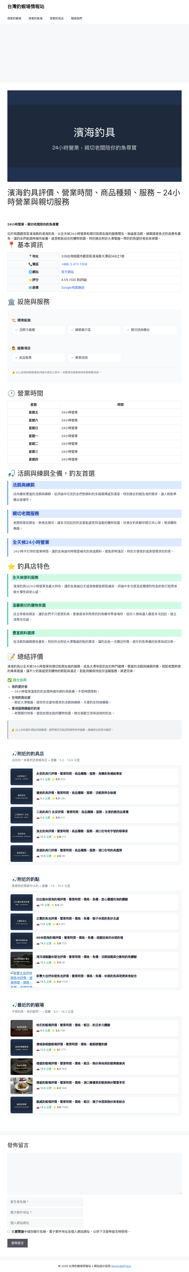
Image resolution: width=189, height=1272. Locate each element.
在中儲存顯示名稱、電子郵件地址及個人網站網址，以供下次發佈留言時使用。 (71, 1231)
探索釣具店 (57, 18)
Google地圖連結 (72, 287)
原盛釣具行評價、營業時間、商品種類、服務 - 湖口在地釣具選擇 (79, 850)
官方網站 (67, 272)
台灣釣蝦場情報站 (25, 6)
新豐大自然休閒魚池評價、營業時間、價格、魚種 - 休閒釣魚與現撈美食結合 (86, 976)
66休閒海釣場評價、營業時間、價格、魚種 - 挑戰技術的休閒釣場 (79, 937)
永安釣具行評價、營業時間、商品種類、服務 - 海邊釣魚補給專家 (79, 773)
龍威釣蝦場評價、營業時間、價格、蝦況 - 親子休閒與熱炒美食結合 (80, 1102)
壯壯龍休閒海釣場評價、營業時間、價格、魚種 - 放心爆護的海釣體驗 (82, 899)
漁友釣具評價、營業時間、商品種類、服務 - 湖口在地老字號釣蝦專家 (82, 831)
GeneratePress (121, 1266)
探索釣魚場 (35, 18)
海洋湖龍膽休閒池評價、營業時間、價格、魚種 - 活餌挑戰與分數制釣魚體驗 (86, 957)
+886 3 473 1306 (74, 264)
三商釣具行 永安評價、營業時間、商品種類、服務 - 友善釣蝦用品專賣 (82, 812)
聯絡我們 (76, 18)
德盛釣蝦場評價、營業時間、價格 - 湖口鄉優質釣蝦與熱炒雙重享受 (80, 1082)
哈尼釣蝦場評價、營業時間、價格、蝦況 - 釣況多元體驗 (73, 1025)
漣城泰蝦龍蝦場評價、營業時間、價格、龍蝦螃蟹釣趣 (71, 1044)
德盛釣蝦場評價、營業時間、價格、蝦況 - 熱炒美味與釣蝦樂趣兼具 (80, 1063)
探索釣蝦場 (14, 18)
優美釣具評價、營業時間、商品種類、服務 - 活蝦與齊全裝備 (76, 793)
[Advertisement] (94, 51)
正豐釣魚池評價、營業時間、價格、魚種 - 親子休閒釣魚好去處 (77, 918)
